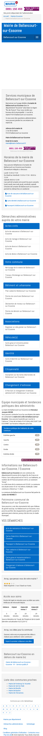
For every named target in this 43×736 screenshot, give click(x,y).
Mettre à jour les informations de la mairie (21, 151)
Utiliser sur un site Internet (32, 460)
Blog (5, 728)
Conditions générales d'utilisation (15, 732)
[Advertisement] (21, 66)
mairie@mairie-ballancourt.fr (16, 143)
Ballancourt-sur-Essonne (14, 37)
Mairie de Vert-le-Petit (16, 686)
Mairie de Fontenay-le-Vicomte (20, 684)
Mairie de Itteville (15, 688)
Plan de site (8, 735)
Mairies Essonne (16, 16)
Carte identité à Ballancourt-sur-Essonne (21, 201)
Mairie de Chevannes (16, 693)
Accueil (6, 16)
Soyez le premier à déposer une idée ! (19, 641)
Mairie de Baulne (15, 690)
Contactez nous (33, 732)
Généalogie (31, 724)
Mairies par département (12, 719)
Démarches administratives (13, 724)
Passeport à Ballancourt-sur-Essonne (20, 205)
